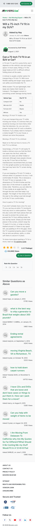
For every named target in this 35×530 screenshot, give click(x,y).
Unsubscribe (8, 491)
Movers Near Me (9, 475)
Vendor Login (8, 487)
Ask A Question (25, 255)
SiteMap (6, 481)
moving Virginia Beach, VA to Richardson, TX (21, 352)
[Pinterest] (30, 520)
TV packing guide (20, 242)
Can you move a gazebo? (18, 293)
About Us (6, 465)
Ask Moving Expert (15, 18)
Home (5, 18)
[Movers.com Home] (10, 11)
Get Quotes (25, 4)
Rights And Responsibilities (14, 484)
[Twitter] (10, 520)
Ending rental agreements (16, 335)
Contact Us (8, 468)
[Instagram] (20, 520)
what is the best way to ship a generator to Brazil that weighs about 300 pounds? (17, 313)
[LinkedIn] (25, 520)
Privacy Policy (9, 472)
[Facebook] (5, 520)
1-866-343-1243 (12, 4)
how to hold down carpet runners (19, 369)
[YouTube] (15, 520)
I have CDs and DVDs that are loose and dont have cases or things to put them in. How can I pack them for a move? (17, 392)
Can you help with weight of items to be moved (17, 416)
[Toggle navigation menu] (32, 10)
